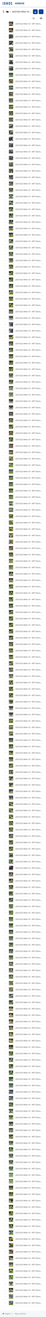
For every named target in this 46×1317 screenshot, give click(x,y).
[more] (41, 11)
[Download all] (35, 11)
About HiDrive (20, 1314)
